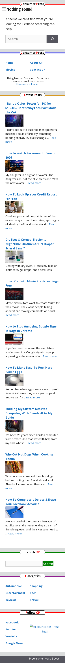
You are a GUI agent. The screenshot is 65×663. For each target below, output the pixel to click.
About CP (36, 62)
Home (9, 62)
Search (48, 564)
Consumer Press (41, 658)
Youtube (11, 636)
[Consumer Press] (32, 5)
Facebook (12, 622)
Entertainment (15, 593)
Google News (14, 643)
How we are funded (27, 84)
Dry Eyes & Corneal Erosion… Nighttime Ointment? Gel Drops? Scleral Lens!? (29, 244)
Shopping (36, 586)
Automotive (13, 586)
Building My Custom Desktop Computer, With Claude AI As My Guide (28, 413)
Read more (34, 183)
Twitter (10, 629)
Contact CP (37, 69)
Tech (33, 593)
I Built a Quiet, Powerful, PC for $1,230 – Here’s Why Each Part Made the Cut (31, 108)
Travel (34, 600)
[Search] (52, 39)
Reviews (10, 600)
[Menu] (4, 9)
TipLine (10, 69)
